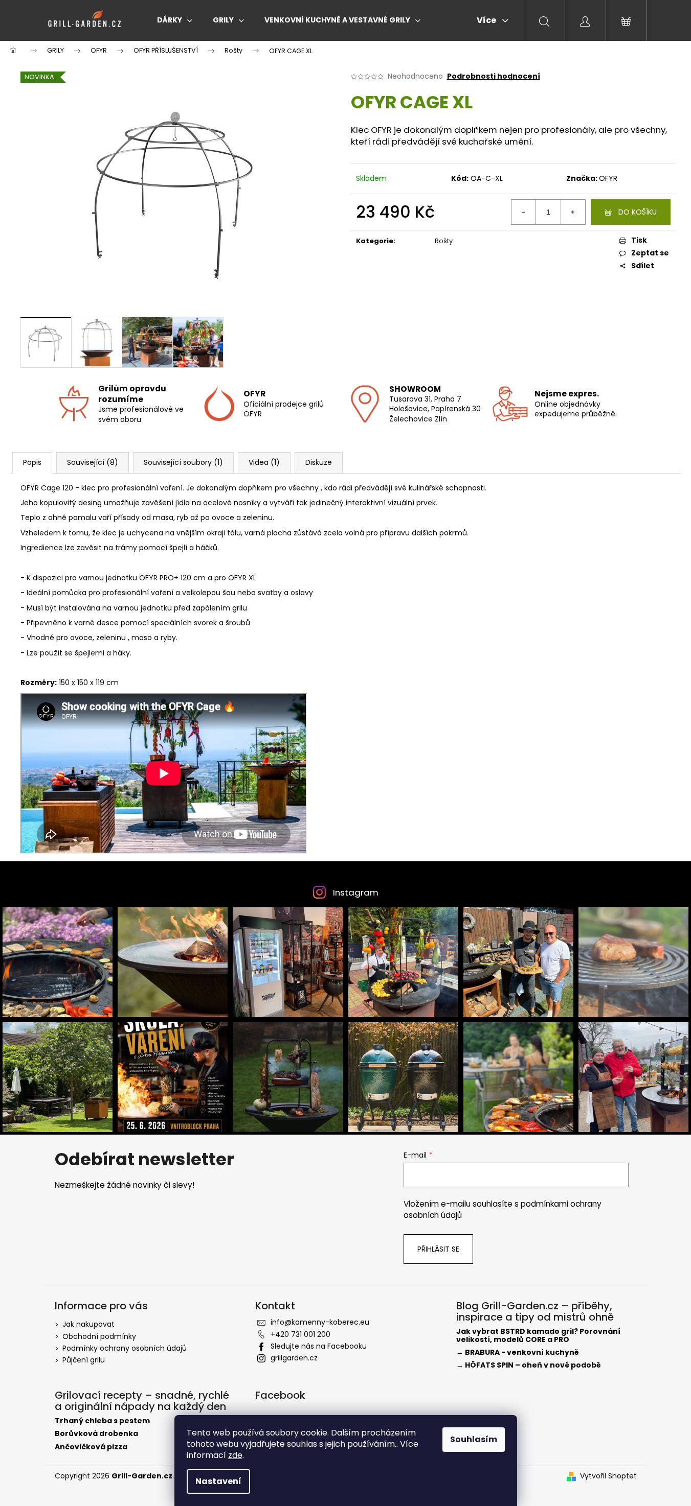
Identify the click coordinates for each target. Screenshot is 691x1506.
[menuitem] (175, 20)
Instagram (355, 892)
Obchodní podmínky (99, 1336)
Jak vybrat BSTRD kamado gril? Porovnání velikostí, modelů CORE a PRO (538, 1336)
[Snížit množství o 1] (523, 212)
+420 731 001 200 (300, 1334)
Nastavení (218, 1481)
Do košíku (637, 212)
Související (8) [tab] (92, 462)
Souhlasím (473, 1439)
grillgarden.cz (294, 1358)
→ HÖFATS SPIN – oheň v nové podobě (528, 1365)
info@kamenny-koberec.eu (320, 1322)
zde (235, 1455)
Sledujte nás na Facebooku (319, 1346)
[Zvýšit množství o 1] (573, 212)
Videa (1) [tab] (264, 462)
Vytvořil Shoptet (608, 1476)
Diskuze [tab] (318, 462)
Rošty (444, 241)
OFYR (608, 178)
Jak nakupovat (88, 1324)
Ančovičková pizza (91, 1447)
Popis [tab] (32, 462)
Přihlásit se (438, 1249)
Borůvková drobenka (96, 1434)
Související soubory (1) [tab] (183, 462)
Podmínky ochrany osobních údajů (124, 1348)
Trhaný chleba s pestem (102, 1421)
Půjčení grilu (83, 1360)
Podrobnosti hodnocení (493, 76)
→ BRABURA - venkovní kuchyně (517, 1352)
